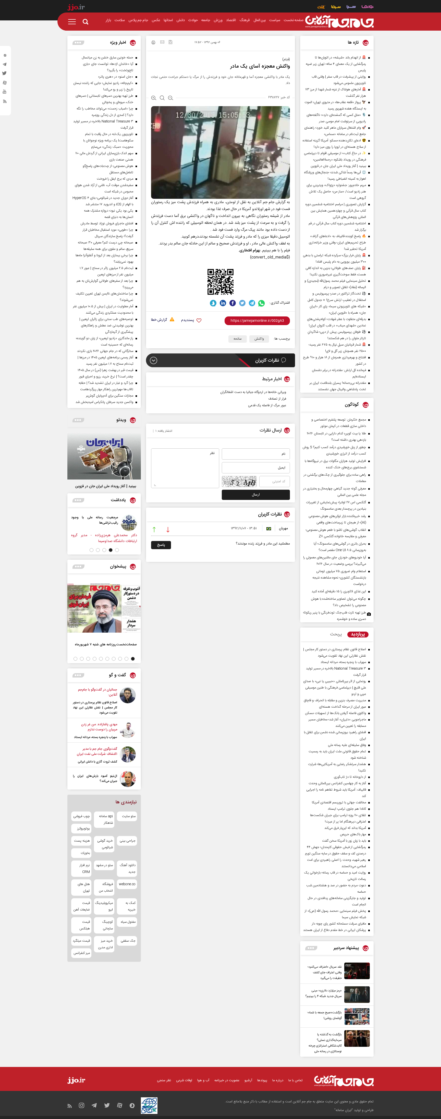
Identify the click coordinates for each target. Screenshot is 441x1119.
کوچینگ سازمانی (107, 925)
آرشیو (248, 1080)
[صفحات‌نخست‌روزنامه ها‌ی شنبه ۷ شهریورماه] (104, 608)
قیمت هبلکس (84, 925)
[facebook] (232, 303)
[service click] (321, 7)
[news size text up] (153, 98)
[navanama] (368, 7)
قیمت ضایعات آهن (82, 906)
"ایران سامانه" (343, 1110)
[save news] (170, 42)
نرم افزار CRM (85, 869)
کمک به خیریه (131, 906)
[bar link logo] (76, 8)
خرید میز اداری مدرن (105, 944)
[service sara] (351, 7)
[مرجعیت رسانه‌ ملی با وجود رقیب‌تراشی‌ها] (137, 523)
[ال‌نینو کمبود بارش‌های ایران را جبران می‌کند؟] (128, 779)
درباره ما (277, 1080)
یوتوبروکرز (83, 828)
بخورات (85, 853)
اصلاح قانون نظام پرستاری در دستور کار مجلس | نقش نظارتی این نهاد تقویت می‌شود (95, 707)
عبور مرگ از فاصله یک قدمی (267, 405)
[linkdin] (223, 303)
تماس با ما (295, 1080)
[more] (311, 948)
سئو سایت (129, 816)
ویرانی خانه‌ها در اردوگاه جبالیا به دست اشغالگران (253, 392)
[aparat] (5, 84)
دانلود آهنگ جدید (128, 869)
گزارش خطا (159, 320)
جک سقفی (128, 941)
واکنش (259, 339)
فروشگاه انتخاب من (106, 887)
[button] (117, 550)
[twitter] (5, 74)
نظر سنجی (164, 1080)
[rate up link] (154, 530)
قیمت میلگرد (81, 941)
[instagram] (5, 56)
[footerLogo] (344, 1081)
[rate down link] (168, 530)
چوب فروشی (81, 816)
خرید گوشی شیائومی (105, 844)
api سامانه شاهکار (106, 820)
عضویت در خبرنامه (226, 1080)
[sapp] (5, 93)
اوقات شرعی (184, 1080)
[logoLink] (339, 22)
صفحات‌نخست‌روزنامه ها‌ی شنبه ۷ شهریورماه (106, 644)
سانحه (238, 339)
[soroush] (213, 303)
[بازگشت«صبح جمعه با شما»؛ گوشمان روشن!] (356, 1016)
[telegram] (5, 65)
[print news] (153, 43)
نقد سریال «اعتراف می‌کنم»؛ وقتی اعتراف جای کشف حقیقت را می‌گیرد (325, 972)
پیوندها (262, 1080)
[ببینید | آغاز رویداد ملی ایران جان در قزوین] (104, 455)
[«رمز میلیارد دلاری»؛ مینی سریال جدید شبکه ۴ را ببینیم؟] (356, 994)
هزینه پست (82, 841)
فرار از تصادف (277, 399)
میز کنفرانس (82, 953)
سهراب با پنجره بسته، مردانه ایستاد (95, 737)
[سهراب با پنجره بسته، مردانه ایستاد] (128, 731)
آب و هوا (203, 1080)
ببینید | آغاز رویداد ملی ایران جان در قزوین (105, 486)
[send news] (162, 42)
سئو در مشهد (104, 865)
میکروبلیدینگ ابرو (104, 906)
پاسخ (161, 545)
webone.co (127, 884)
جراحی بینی (128, 841)
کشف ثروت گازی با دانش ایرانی (97, 761)
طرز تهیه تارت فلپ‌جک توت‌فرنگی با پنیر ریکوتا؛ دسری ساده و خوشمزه (334, 616)
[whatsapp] (262, 303)
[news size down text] (170, 98)
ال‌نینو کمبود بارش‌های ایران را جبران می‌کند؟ (95, 778)
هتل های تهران (84, 887)
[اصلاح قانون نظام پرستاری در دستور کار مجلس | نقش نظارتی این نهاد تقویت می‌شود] (128, 701)
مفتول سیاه (128, 922)
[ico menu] (73, 22)
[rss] (5, 102)
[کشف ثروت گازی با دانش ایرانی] (128, 755)
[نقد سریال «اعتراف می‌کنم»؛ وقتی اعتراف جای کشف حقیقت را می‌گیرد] (356, 972)
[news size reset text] (162, 98)
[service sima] (336, 7)
